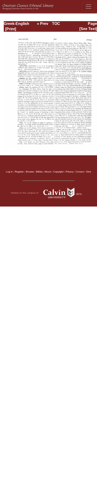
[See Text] (88, 29)
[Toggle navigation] (88, 6)
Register (19, 171)
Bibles (39, 171)
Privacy (69, 171)
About (47, 171)
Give (88, 171)
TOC (56, 24)
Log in (9, 171)
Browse (30, 171)
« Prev (42, 24)
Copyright (58, 171)
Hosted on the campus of (25, 192)
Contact (80, 171)
